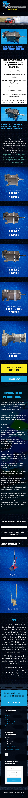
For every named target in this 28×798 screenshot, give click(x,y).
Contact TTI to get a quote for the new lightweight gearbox (11, 127)
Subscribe (14, 780)
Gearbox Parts (9, 720)
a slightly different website (16, 796)
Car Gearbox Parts (12, 722)
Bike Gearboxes (9, 718)
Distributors (8, 726)
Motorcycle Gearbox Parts (14, 724)
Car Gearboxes (9, 716)
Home (6, 714)
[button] (4, 14)
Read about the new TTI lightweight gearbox (14, 48)
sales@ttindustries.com (13, 749)
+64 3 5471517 (11, 746)
